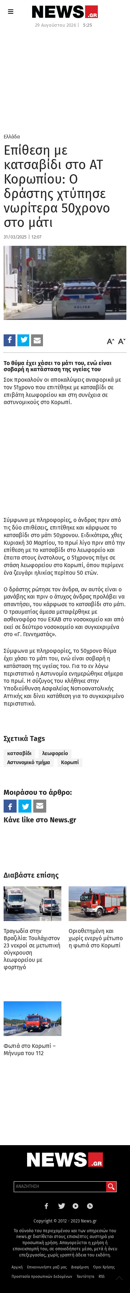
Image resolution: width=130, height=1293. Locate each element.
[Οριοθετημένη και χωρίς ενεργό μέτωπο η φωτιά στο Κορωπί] (97, 903)
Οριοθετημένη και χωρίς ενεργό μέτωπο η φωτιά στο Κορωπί (96, 938)
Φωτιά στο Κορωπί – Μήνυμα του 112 (30, 1049)
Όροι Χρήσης (104, 1267)
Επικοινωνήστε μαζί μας (47, 1267)
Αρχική (17, 1267)
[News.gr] (65, 11)
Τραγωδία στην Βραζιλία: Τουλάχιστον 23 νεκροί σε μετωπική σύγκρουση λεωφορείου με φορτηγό (32, 949)
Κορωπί (70, 762)
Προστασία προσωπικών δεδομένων (42, 1277)
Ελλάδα (12, 137)
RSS (101, 1277)
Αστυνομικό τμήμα (28, 762)
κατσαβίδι (19, 753)
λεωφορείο (55, 753)
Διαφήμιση (80, 1267)
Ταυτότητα (85, 1277)
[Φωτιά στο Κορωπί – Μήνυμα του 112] (32, 1018)
